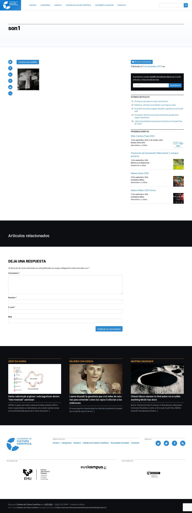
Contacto (135, 443)
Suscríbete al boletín (120, 443)
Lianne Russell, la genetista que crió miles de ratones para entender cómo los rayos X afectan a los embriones (95, 399)
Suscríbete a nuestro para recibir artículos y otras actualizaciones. (157, 78)
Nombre (12, 298)
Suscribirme (175, 85)
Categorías (66, 443)
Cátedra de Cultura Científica (96, 443)
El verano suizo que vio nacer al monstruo (151, 101)
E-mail (11, 307)
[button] (10, 62)
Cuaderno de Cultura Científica (27, 508)
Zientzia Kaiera (17, 361)
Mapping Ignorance (142, 361)
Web (10, 317)
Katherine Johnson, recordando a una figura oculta (155, 105)
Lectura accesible (28, 62)
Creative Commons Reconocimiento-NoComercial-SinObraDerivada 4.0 (80, 508)
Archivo (56, 443)
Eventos (77, 443)
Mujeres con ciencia (81, 361)
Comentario (14, 273)
